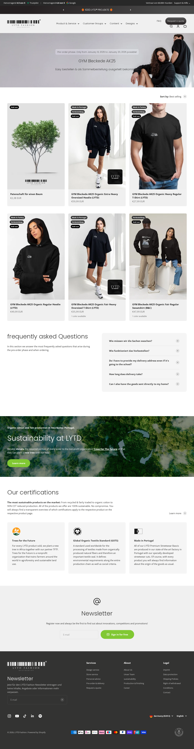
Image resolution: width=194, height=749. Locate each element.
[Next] (130, 10)
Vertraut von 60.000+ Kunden (159, 3)
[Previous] (63, 10)
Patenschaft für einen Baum (26, 194)
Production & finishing (134, 683)
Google (72, 3)
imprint (166, 669)
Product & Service (66, 23)
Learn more (18, 463)
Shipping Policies (170, 679)
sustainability (130, 679)
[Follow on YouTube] (17, 716)
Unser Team (129, 674)
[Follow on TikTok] (25, 716)
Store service (92, 674)
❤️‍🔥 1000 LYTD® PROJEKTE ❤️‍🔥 (97, 10)
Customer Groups (93, 23)
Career (127, 687)
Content (114, 23)
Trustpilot (34, 3)
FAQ (159, 20)
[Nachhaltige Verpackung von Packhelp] (179, 732)
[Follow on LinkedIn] (32, 716)
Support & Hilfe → (182, 3)
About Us (128, 669)
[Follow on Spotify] (40, 716)
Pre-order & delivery (95, 683)
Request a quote (175, 21)
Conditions (168, 687)
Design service (92, 669)
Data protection (170, 674)
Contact (166, 692)
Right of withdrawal (172, 683)
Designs (130, 23)
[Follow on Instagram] (9, 716)
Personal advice (93, 679)
